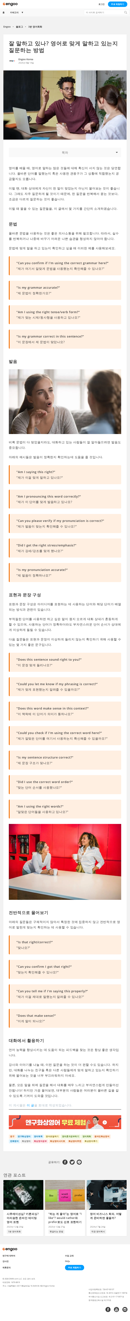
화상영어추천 (75, 1141)
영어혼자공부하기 (70, 1136)
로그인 (102, 4)
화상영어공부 (40, 1141)
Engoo (7, 26)
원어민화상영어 (101, 1136)
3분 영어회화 (35, 26)
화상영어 (26, 1141)
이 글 (30, 1105)
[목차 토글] (65, 152)
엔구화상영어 (24, 1136)
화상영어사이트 (57, 1141)
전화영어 (14, 1141)
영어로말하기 (52, 1136)
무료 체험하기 (117, 4)
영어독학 (38, 1136)
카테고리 (14, 12)
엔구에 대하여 (9, 1255)
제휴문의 (7, 1267)
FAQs (67, 1261)
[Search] (126, 12)
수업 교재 (69, 1255)
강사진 (6, 1261)
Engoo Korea (25, 59)
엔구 (12, 1136)
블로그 (19, 26)
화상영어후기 (91, 1141)
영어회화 (87, 1136)
